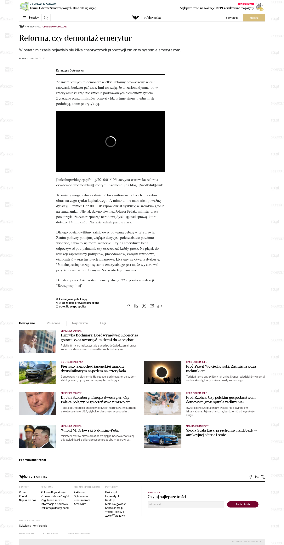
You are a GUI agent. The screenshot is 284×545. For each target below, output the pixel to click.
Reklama (79, 492)
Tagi (103, 323)
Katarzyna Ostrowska (70, 70)
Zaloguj (253, 17)
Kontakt (24, 496)
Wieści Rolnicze (114, 511)
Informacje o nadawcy (54, 504)
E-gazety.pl (112, 496)
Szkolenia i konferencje (33, 525)
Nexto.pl (110, 500)
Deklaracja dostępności (55, 507)
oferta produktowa (78, 533)
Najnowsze (80, 323)
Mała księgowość (115, 504)
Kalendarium (50, 533)
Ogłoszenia (81, 496)
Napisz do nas (27, 500)
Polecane (53, 323)
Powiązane (27, 323)
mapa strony (26, 533)
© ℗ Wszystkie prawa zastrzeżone (77, 302)
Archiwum (80, 504)
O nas (22, 492)
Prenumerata (82, 500)
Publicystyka (152, 18)
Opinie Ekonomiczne (55, 26)
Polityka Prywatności (53, 492)
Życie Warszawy (115, 515)
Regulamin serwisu (52, 500)
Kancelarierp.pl (114, 507)
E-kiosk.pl (111, 492)
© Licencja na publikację (71, 299)
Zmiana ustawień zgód (55, 496)
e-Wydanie (231, 17)
